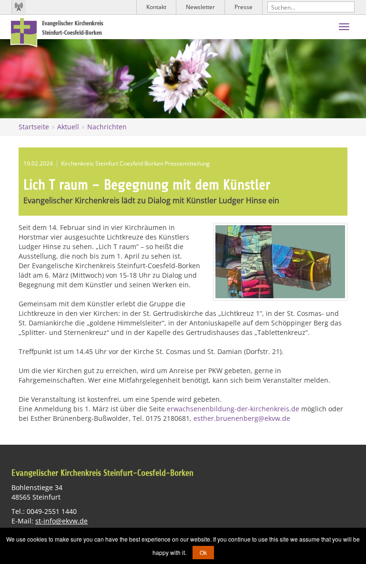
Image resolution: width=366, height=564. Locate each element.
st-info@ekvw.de (61, 520)
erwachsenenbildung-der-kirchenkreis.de (233, 408)
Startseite (34, 126)
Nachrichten (107, 126)
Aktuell (68, 126)
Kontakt (156, 7)
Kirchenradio (18, 7)
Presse (243, 7)
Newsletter (200, 7)
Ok (203, 552)
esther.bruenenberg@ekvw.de (241, 418)
